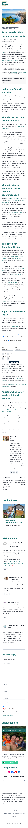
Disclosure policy (19, 811)
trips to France (17, 51)
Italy (3, 52)
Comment (7, 664)
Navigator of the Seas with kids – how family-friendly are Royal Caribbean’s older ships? (8, 485)
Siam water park (12, 282)
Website (6, 698)
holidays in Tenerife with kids (10, 60)
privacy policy (14, 72)
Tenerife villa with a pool (15, 212)
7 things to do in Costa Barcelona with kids (20, 481)
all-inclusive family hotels (12, 198)
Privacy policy (8, 811)
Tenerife (4, 432)
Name (6, 684)
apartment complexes (12, 200)
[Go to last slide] (5, 516)
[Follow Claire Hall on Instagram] (14, 472)
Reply (5, 569)
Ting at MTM (12, 602)
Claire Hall (5, 39)
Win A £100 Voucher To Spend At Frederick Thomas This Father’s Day (13, 563)
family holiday (21, 429)
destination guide (6, 429)
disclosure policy (22, 72)
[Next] (22, 516)
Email (6, 691)
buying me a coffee (12, 758)
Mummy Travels (6, 411)
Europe (14, 429)
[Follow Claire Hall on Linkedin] (17, 472)
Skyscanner (15, 326)
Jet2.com (7, 368)
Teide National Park (16, 274)
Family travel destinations (12, 27)
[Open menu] (25, 3)
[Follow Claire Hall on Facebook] (11, 472)
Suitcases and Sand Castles (15, 410)
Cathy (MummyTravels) (16, 625)
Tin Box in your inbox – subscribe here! (14, 813)
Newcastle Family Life (15, 543)
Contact (14, 816)
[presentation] (14, 511)
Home (3, 27)
